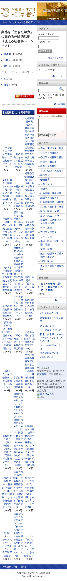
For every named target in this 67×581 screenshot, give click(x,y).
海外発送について (49, 352)
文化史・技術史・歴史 (52, 206)
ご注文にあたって (49, 313)
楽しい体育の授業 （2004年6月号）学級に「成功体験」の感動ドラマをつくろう (7, 193)
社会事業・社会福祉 (50, 193)
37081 (38, 22)
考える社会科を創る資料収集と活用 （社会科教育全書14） (30, 232)
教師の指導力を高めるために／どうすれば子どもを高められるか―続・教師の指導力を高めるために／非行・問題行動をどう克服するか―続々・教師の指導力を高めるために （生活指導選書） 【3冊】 (19, 429)
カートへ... (60, 76)
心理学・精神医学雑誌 (52, 157)
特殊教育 (45, 175)
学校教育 (28, 22)
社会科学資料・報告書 (52, 202)
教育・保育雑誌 (48, 166)
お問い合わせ (47, 357)
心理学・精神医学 (49, 152)
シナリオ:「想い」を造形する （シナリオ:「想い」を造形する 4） (29, 546)
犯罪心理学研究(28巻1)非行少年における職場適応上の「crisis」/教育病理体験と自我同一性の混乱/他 (29, 189)
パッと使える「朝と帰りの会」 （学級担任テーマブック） (18, 306)
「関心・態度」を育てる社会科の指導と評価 (18, 342)
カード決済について (50, 330)
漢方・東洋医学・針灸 (52, 148)
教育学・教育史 (48, 161)
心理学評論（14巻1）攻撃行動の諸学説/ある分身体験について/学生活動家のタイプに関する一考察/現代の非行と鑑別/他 (29, 445)
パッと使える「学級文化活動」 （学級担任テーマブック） (7, 157)
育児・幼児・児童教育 (52, 170)
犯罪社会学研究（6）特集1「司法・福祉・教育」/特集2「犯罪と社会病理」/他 (7, 335)
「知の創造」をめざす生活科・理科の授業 (18, 160)
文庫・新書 (46, 249)
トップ (6, 22)
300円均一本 (46, 261)
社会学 (43, 188)
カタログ (16, 22)
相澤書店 (41, 374)
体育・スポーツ (48, 184)
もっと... (61, 300)
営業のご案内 (47, 326)
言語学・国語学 (48, 232)
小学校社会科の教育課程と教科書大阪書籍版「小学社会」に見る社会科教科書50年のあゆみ (29, 371)
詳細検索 (61, 104)
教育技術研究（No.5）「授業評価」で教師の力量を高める (18, 196)
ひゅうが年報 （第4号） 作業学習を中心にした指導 (52, 286)
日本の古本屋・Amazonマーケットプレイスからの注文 (52, 337)
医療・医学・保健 (49, 211)
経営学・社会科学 (49, 197)
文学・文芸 (46, 236)
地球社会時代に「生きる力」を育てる (29, 283)
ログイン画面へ (57, 58)
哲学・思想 (46, 228)
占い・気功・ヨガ (49, 215)
